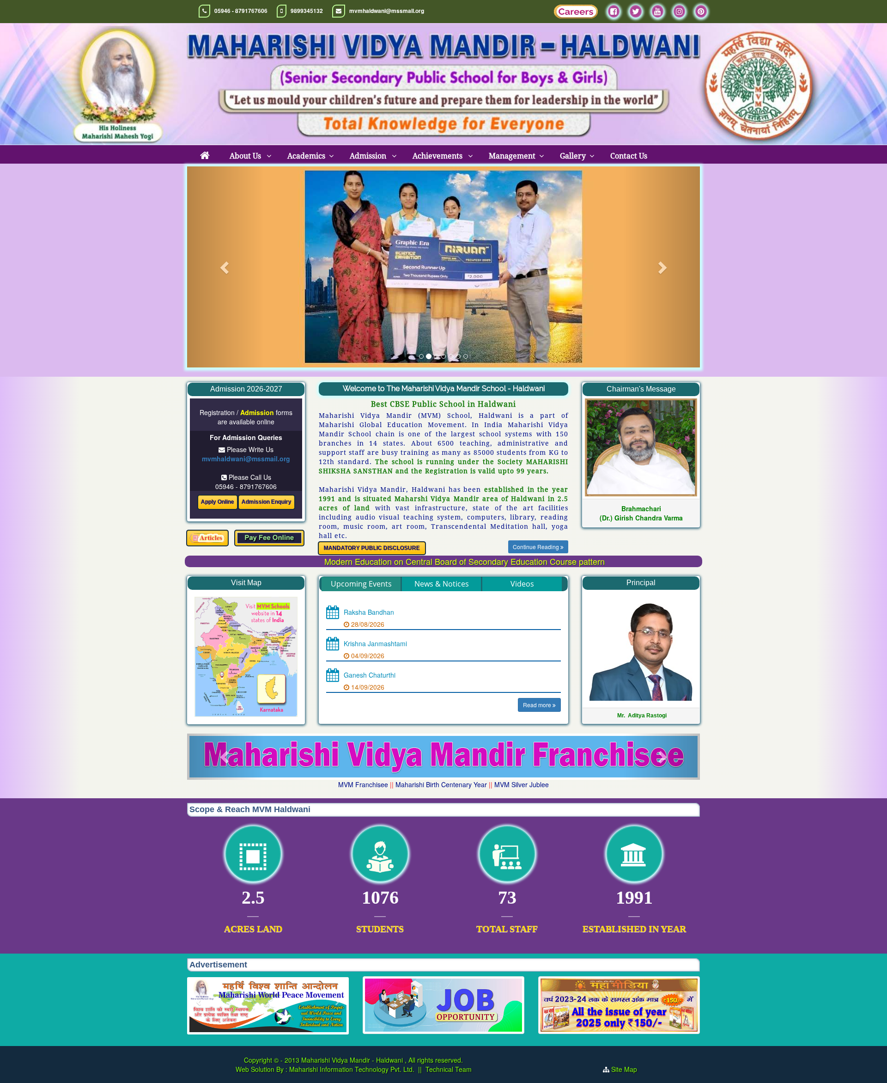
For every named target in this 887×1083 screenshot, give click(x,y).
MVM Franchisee (363, 784)
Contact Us (628, 156)
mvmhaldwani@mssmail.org (386, 11)
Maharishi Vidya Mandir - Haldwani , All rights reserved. (382, 1060)
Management (512, 156)
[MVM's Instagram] (679, 11)
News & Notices (441, 584)
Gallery (573, 156)
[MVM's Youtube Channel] (657, 11)
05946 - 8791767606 (240, 11)
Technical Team (448, 1069)
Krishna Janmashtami (375, 644)
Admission (369, 156)
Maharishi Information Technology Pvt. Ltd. (350, 1069)
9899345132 (307, 11)
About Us (246, 156)
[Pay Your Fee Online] (269, 538)
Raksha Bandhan (369, 612)
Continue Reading (536, 547)
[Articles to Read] (207, 538)
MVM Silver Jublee (521, 784)
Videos (522, 584)
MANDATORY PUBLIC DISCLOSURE (372, 548)
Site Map (627, 1069)
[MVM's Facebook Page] (614, 11)
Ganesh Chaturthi (369, 675)
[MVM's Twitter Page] (636, 11)
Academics (306, 156)
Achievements (438, 156)
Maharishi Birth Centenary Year (441, 784)
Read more (538, 705)
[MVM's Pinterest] (701, 11)
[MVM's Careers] (576, 14)
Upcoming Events (361, 584)
